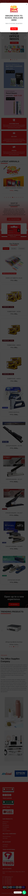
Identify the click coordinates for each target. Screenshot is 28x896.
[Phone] (24, 892)
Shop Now (14, 28)
